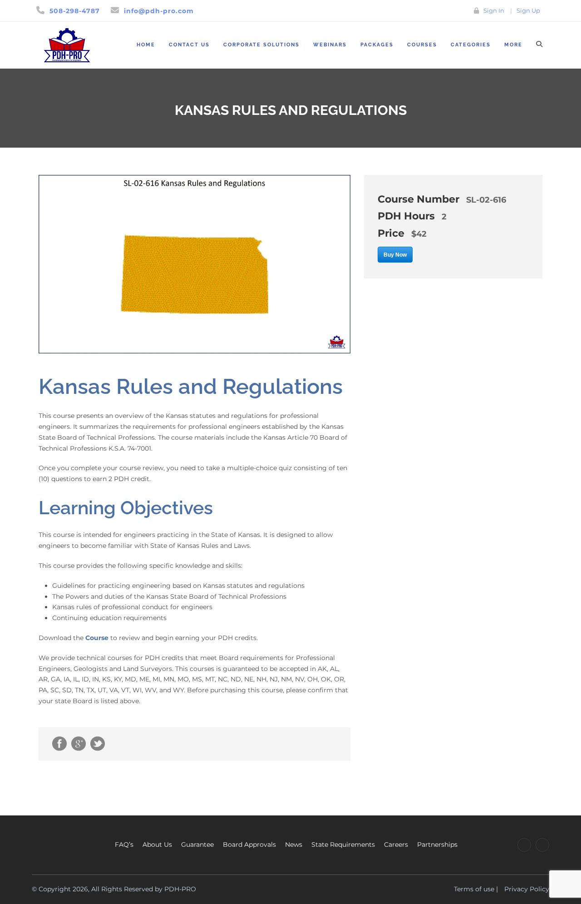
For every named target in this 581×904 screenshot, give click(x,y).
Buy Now (395, 255)
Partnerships (437, 844)
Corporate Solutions (261, 45)
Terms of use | (476, 889)
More (513, 45)
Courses (422, 45)
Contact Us (189, 45)
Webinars (330, 45)
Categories (471, 45)
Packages (377, 45)
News (293, 844)
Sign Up (528, 10)
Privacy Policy (526, 889)
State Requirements (343, 844)
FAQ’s (124, 844)
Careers (396, 844)
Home (146, 45)
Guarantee (197, 844)
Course (96, 638)
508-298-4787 (74, 11)
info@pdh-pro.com (159, 11)
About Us (157, 844)
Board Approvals (249, 844)
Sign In (493, 10)
